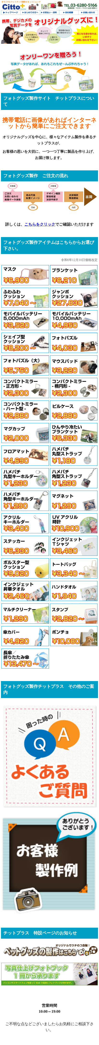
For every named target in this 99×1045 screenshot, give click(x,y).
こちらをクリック (40, 224)
